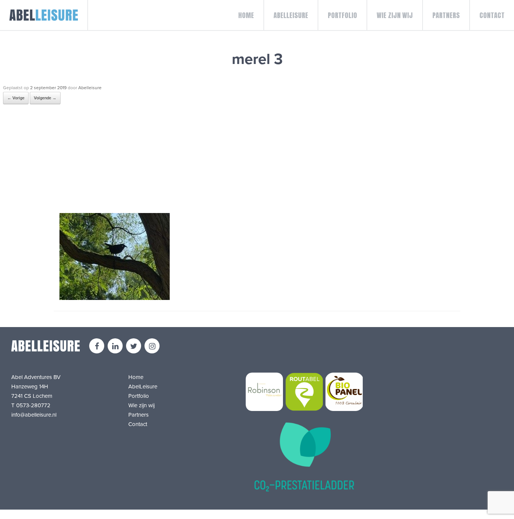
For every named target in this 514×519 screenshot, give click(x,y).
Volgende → (45, 98)
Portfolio (342, 15)
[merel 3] (114, 298)
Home (246, 15)
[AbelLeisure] (44, 15)
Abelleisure (90, 87)
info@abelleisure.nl (33, 414)
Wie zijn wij (395, 15)
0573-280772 (33, 405)
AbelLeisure (291, 15)
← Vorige (15, 98)
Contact (492, 15)
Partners (446, 15)
